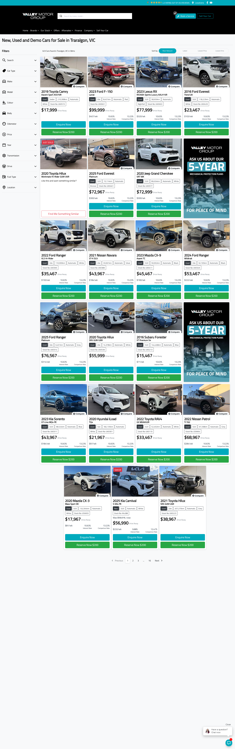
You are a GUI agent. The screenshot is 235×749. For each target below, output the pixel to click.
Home (25, 30)
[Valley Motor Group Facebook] (208, 2)
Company (88, 30)
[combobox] (95, 16)
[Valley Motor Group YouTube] (211, 2)
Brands (33, 30)
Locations (199, 2)
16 (149, 560)
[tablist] (194, 50)
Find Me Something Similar (63, 214)
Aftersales (66, 30)
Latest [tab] (185, 50)
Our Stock (45, 30)
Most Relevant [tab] (167, 50)
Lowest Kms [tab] (219, 50)
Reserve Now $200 (63, 132)
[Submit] (61, 16)
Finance (78, 30)
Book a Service (187, 16)
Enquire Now (63, 124)
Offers (56, 30)
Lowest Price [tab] (202, 50)
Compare (80, 87)
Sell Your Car (205, 16)
